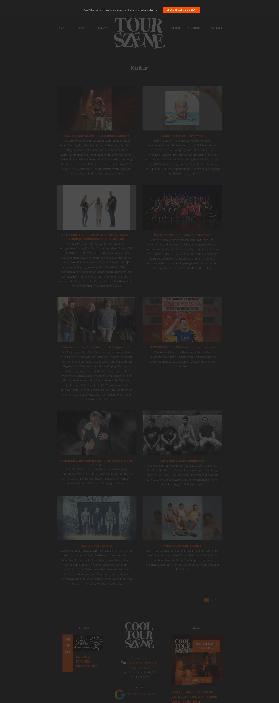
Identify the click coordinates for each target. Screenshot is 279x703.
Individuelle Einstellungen (146, 10)
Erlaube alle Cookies (181, 9)
